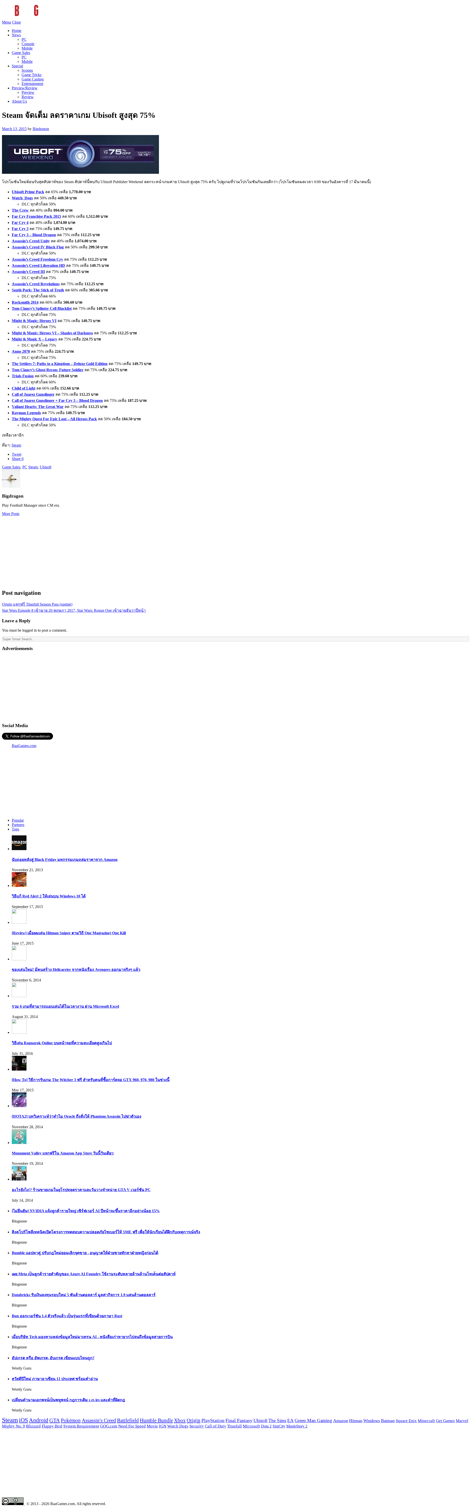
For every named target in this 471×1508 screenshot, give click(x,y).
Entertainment (32, 84)
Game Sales (21, 53)
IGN (162, 1426)
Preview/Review (25, 88)
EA (290, 1420)
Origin (193, 1420)
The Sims (277, 1420)
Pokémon (71, 1420)
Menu (6, 22)
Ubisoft (45, 467)
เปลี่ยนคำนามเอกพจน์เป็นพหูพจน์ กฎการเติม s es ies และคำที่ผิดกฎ (68, 1400)
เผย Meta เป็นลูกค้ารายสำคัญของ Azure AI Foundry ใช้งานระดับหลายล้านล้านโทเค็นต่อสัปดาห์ (94, 1274)
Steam (16, 445)
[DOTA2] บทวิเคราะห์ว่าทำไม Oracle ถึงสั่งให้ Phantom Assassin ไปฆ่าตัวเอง (76, 1116)
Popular (18, 820)
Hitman (355, 1420)
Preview (28, 92)
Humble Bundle (156, 1420)
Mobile (27, 48)
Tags (15, 829)
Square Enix (406, 1420)
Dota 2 (266, 1426)
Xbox (180, 1420)
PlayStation (212, 1420)
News (16, 35)
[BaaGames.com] (46, 18)
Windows (371, 1420)
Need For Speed (132, 1426)
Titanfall (234, 1426)
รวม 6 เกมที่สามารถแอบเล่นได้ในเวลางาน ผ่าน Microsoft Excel (65, 1006)
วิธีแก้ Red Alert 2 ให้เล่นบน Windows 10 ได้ (49, 896)
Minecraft (426, 1420)
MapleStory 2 (296, 1426)
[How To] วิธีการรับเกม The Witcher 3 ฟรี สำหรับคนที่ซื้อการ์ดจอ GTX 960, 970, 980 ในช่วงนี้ (91, 1080)
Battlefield (128, 1420)
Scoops (27, 70)
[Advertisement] (235, 550)
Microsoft (251, 1426)
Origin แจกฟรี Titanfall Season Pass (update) (37, 604)
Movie (152, 1426)
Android (38, 1420)
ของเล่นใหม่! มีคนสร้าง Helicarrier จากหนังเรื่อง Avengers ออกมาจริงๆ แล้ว (76, 969)
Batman (388, 1420)
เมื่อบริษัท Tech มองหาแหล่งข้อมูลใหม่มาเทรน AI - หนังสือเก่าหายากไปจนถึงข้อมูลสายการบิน (92, 1337)
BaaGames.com (24, 746)
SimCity (279, 1426)
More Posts (10, 514)
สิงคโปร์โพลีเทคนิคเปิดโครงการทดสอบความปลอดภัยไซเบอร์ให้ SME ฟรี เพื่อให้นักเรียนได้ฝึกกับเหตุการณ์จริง (106, 1232)
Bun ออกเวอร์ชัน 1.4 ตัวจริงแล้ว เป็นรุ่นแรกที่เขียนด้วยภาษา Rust (67, 1316)
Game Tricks (31, 75)
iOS (23, 1420)
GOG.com (108, 1426)
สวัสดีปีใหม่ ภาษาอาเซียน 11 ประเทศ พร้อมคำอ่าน (55, 1379)
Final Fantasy (238, 1420)
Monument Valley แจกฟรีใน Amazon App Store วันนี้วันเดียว (63, 1153)
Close (16, 22)
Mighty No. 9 (13, 1426)
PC (24, 39)
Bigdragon (41, 129)
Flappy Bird (52, 1426)
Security (196, 1426)
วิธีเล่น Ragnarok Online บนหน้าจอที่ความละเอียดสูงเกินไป (62, 1043)
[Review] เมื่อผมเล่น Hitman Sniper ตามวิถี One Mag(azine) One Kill (69, 933)
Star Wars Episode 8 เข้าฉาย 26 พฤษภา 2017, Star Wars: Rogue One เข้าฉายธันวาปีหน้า (74, 610)
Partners (18, 825)
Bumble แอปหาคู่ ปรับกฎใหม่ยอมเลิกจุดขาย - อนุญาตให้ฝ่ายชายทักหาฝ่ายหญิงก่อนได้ (85, 1253)
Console (28, 44)
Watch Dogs (177, 1426)
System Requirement (81, 1426)
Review (28, 97)
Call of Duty (215, 1426)
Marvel (462, 1420)
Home (16, 30)
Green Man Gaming (313, 1420)
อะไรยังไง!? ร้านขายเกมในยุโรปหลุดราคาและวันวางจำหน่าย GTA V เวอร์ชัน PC (81, 1190)
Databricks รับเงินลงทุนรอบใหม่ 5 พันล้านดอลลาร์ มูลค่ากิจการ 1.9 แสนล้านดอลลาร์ (84, 1295)
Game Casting (33, 79)
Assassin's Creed (99, 1420)
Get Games (445, 1420)
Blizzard (33, 1426)
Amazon (340, 1420)
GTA (54, 1420)
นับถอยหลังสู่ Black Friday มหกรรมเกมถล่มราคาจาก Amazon (65, 859)
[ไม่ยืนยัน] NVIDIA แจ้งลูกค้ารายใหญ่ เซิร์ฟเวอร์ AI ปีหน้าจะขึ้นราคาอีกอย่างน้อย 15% (86, 1211)
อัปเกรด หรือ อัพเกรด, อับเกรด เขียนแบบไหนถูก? (53, 1358)
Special (17, 66)
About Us (19, 101)
